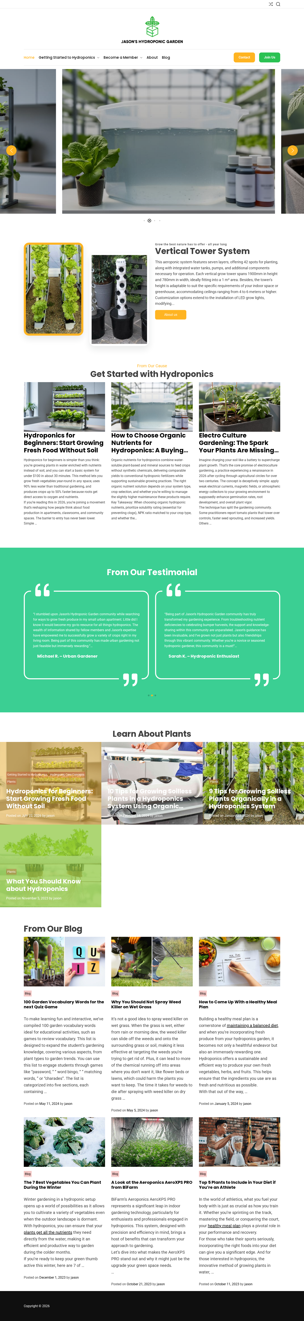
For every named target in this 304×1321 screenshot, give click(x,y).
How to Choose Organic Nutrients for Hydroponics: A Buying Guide (152, 171)
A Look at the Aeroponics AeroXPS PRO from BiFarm (151, 1184)
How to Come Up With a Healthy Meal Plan (238, 1004)
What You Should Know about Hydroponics (43, 885)
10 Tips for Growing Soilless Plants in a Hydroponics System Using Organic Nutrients (150, 802)
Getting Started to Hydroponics (67, 57)
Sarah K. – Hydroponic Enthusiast (204, 656)
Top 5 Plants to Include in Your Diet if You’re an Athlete (237, 1184)
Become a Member (121, 57)
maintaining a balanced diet (252, 1025)
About (152, 57)
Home (29, 57)
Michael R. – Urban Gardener (67, 656)
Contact (244, 57)
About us (170, 315)
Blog (166, 57)
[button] (11, 150)
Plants (11, 781)
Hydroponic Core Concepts (178, 139)
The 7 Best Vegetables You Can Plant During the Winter (62, 1184)
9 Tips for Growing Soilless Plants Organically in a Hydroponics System (250, 799)
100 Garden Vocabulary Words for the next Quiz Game (64, 1004)
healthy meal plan (224, 1225)
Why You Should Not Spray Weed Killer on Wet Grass (146, 1004)
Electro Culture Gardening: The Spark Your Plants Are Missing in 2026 (236, 446)
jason (154, 210)
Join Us (269, 57)
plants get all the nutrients (48, 1232)
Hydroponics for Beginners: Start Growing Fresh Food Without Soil (64, 443)
